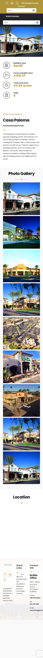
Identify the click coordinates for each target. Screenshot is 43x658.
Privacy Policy (8, 600)
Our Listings (20, 591)
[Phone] (5, 579)
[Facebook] (5, 574)
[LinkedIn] (10, 574)
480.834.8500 (27, 3)
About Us (19, 577)
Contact (19, 593)
